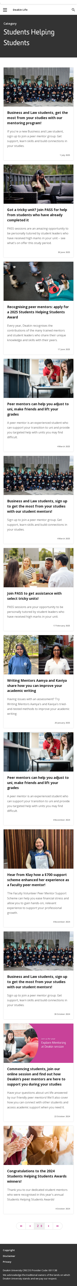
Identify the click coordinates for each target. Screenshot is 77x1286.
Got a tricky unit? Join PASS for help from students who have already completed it (37, 214)
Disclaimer (9, 1256)
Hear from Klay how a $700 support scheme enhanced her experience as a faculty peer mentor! (38, 879)
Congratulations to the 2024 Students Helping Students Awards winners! (37, 1176)
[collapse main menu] (5, 10)
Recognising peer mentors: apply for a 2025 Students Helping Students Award (38, 312)
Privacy (7, 1261)
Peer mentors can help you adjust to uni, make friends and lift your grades (38, 409)
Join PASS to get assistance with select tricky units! (34, 596)
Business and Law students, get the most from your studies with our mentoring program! (37, 117)
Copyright (9, 1250)
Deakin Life (20, 9)
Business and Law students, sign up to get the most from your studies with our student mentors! (37, 506)
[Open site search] (73, 9)
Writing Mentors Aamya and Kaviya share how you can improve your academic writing (37, 685)
